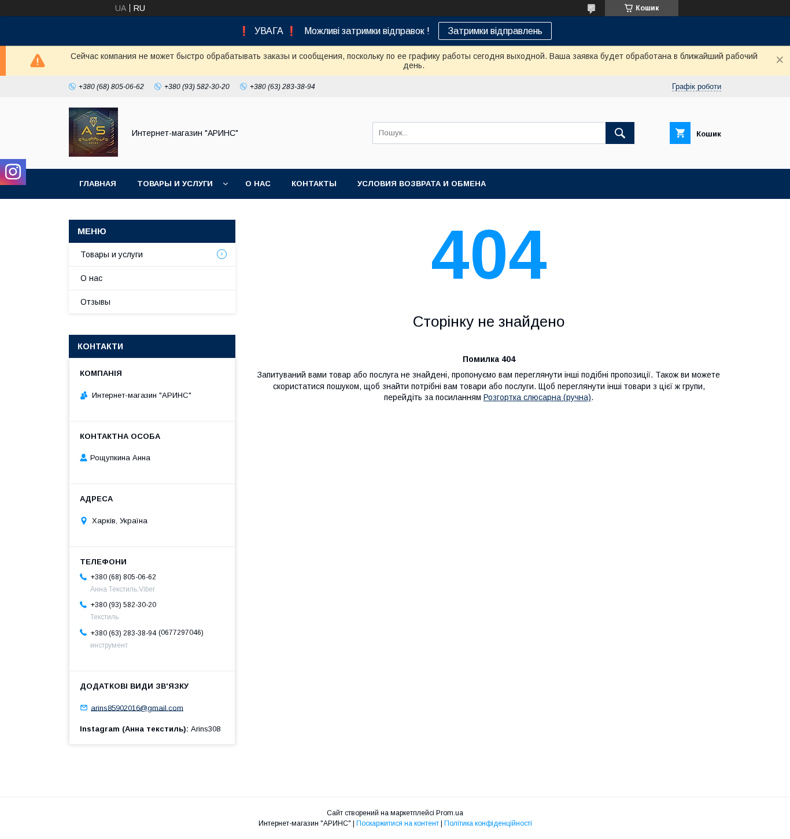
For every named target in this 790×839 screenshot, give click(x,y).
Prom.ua (449, 813)
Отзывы (95, 301)
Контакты (314, 183)
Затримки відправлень (495, 31)
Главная (97, 183)
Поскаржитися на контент (397, 823)
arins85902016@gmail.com (137, 707)
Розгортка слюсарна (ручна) (537, 397)
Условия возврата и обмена (421, 183)
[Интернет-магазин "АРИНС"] (93, 153)
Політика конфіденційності (488, 823)
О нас (258, 183)
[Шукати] (620, 133)
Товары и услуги (175, 183)
